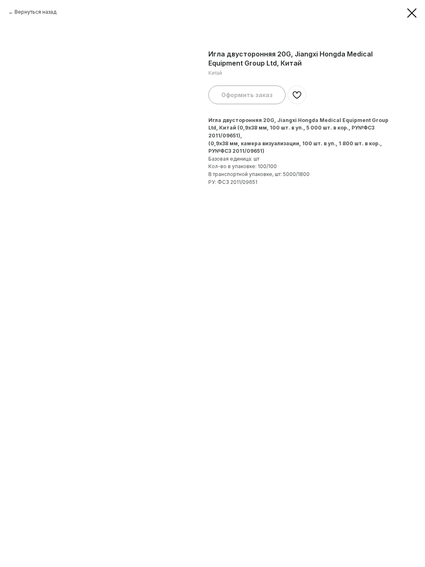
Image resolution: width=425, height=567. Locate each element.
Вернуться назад (35, 12)
